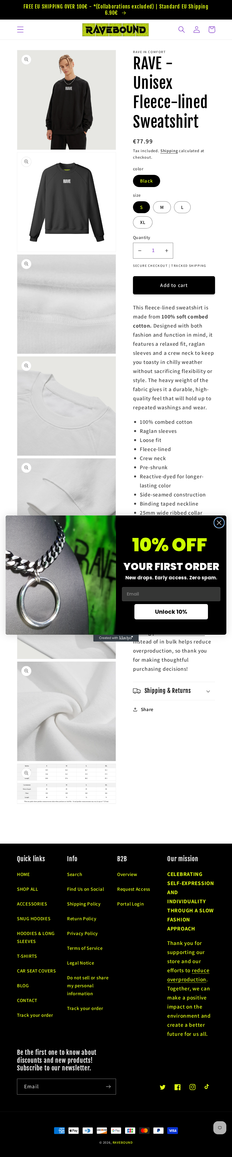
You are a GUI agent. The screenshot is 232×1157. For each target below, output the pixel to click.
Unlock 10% (171, 612)
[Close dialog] (219, 523)
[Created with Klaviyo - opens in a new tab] (116, 638)
